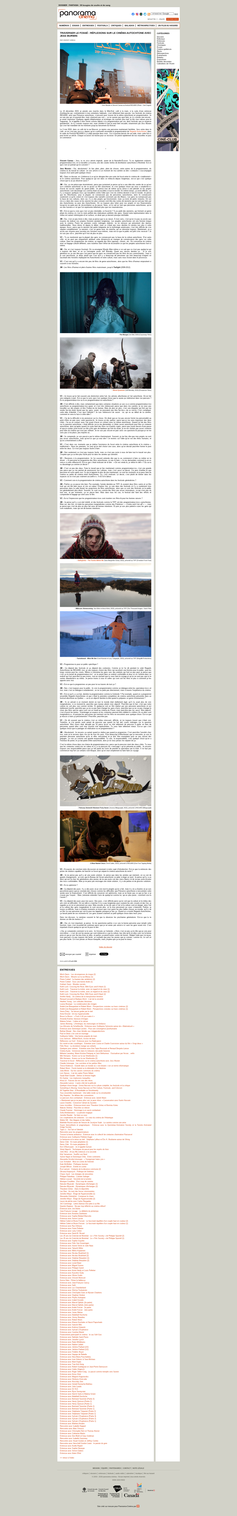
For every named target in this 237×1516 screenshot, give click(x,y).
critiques (85, 1473)
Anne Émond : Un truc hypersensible (74, 1014)
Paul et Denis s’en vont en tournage (74, 1034)
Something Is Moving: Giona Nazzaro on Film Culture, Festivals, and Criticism (91, 1088)
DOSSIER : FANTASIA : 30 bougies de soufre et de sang (84, 5)
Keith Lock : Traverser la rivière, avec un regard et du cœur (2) (85, 992)
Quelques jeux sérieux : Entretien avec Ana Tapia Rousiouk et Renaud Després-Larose (94, 1048)
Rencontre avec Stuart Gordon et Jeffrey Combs (79, 1441)
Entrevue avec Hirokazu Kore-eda (73, 1379)
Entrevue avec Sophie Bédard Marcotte (75, 1216)
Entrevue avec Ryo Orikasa (71, 1226)
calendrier (130, 1473)
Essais (75, 25)
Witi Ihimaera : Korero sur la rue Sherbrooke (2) (78, 1058)
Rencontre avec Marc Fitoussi (72, 1428)
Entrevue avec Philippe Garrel (72, 1268)
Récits (159, 51)
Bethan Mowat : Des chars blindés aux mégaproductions (82, 1031)
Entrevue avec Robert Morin (71, 1320)
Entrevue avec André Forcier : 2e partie (75, 1307)
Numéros (64, 25)
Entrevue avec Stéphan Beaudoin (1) (74, 1258)
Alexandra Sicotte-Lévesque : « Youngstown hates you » (82, 1159)
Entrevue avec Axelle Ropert (71, 1446)
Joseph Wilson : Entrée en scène (73, 1167)
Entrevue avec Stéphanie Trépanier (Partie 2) (78, 1411)
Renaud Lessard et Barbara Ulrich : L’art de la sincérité (81, 999)
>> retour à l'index (67, 1458)
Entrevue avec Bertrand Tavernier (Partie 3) (77, 1399)
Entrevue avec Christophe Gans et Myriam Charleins (81, 1293)
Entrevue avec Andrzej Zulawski (72, 1327)
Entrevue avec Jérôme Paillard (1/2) (74, 1349)
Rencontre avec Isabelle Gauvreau (73, 1438)
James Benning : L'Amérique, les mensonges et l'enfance (82, 1024)
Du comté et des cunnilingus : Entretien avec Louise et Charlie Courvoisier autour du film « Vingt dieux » (101, 1043)
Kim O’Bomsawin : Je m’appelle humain (76, 1147)
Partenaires (115, 1468)
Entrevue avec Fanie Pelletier (71, 1228)
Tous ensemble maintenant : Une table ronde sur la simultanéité (85, 1093)
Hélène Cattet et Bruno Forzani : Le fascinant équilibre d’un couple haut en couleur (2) (94, 1221)
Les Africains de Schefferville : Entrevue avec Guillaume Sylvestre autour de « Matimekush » (97, 1026)
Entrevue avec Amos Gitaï (70, 1374)
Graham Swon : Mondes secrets (73, 984)
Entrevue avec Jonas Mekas (71, 1312)
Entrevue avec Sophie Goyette (72, 1241)
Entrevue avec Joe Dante (70, 1209)
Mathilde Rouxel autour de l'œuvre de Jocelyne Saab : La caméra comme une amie (93, 1123)
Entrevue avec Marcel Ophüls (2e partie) (76, 1302)
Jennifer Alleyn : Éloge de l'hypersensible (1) (77, 1194)
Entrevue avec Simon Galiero (71, 1451)
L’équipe (162, 19)
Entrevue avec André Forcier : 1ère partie (76, 1310)
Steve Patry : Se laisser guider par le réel (76, 1011)
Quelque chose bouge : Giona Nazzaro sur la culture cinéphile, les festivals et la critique (95, 1085)
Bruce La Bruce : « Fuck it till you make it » (77, 1016)
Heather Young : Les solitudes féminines (76, 1001)
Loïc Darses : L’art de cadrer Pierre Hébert (76, 1073)
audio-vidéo (119, 1473)
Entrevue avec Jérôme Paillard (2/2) (74, 1347)
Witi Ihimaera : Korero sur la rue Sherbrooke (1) (78, 1056)
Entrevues (88, 25)
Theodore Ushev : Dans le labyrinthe (74, 1189)
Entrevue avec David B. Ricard (72, 1233)
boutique (139, 1473)
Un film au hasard (168, 25)
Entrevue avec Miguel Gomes (72, 1265)
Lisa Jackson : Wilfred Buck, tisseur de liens (77, 1039)
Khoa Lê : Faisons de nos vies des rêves (76, 1081)
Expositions (161, 59)
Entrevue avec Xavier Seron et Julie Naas (76, 1246)
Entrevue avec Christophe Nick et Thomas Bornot (79, 1431)
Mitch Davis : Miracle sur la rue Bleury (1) (76, 977)
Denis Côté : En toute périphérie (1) (74, 1142)
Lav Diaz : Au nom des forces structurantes (77, 1191)
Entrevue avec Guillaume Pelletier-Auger (76, 1137)
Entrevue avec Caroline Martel (72, 1332)
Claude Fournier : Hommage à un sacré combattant (80, 1110)
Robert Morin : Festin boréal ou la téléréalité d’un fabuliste (83, 1068)
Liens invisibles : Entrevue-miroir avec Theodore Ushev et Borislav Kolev (89, 1105)
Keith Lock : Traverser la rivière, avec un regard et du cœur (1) (85, 989)
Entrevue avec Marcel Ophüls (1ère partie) (77, 1305)
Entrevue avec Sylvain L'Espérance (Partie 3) (78, 1416)
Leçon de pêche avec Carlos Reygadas (75, 1201)
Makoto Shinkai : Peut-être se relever (75, 1108)
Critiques (116, 25)
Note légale (138, 1468)
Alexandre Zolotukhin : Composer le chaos (77, 1196)
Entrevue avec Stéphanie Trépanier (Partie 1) (78, 1414)
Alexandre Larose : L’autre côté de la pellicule (78, 1083)
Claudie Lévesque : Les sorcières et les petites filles (80, 1063)
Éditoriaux (161, 39)
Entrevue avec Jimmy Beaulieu (72, 1317)
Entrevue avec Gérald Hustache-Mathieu (76, 1384)
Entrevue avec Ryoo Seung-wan (72, 1391)
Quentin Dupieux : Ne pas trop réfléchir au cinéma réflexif (82, 1206)
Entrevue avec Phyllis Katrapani (72, 1298)
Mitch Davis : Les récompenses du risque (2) (78, 974)
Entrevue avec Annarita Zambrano (73, 1214)
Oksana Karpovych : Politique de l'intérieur (77, 1172)
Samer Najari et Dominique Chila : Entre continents (80, 1157)
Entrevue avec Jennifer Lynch (72, 1340)
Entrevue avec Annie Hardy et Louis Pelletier (77, 1270)
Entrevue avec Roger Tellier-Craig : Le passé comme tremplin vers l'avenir (89, 1372)
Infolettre (152, 19)
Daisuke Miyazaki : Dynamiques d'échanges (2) (79, 1186)
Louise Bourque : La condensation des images (78, 1004)
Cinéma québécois (164, 49)
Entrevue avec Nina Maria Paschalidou (75, 1357)
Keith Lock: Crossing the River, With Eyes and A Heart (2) (83, 994)
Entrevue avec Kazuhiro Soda (72, 1273)
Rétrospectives (146, 25)
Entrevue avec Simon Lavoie (71, 1218)
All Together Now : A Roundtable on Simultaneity (79, 1090)
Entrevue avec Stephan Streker (72, 1295)
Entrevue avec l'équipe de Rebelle (73, 1354)
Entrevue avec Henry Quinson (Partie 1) (76, 1404)
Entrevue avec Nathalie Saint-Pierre (74, 1337)
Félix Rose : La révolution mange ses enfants (78, 1046)
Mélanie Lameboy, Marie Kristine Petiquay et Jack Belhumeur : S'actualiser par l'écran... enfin (97, 1053)
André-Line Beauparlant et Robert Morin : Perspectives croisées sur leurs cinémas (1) (94, 1009)
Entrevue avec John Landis (71, 1386)
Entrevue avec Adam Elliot (70, 1453)
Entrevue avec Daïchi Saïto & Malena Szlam (78, 1394)
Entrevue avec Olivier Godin (71, 1275)
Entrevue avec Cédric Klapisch (72, 1369)
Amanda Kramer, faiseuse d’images (74, 1019)
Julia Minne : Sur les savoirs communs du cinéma (80, 1071)
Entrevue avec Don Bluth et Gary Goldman (77, 1436)
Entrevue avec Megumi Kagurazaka (74, 1377)
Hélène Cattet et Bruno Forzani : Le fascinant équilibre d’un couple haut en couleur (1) (94, 1223)
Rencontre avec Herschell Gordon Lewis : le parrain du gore (83, 1443)
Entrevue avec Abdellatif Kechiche (73, 1315)
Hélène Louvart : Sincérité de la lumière (75, 1179)
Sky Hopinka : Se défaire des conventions (76, 1095)
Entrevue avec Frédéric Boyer (72, 1352)
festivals (111, 1473)
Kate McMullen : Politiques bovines (74, 1164)
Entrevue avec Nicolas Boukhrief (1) (74, 1253)
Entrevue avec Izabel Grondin (72, 1300)
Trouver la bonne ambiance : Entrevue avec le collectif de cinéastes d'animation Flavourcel (96, 1134)
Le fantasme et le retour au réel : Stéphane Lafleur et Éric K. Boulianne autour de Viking (95, 1139)
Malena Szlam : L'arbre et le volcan (74, 1021)
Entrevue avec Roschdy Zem (71, 1382)
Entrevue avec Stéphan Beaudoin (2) (74, 1260)
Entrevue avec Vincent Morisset (72, 1278)
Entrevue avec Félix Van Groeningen (74, 1243)
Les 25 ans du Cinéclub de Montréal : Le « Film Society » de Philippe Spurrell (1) (92, 1238)
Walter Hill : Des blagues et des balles (75, 1120)
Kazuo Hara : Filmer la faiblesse (72, 1280)
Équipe (104, 1468)
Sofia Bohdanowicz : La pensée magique (76, 1113)
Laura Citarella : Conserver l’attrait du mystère (78, 1103)
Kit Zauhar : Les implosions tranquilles (75, 1078)
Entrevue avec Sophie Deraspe (72, 1448)
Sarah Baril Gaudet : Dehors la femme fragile (78, 1076)
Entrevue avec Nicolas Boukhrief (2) (74, 1256)
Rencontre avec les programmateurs (74, 1132)
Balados (129, 25)
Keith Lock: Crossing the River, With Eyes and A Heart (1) (83, 987)
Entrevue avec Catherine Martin (72, 1433)
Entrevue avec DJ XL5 (69, 1389)
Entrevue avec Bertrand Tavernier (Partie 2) (77, 1406)
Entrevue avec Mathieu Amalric (72, 1424)
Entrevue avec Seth (68, 1285)
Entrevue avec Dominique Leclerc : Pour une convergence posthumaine (88, 1029)
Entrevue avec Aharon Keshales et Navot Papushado (81, 1322)
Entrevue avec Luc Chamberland (73, 1288)
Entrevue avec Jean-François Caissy (74, 1283)
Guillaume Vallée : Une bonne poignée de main (78, 1036)
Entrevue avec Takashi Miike (71, 1248)
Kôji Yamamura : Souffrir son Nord (73, 1154)
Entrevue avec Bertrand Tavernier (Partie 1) (77, 1409)
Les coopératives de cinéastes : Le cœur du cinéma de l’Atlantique (86, 1118)
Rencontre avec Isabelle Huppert (73, 1426)
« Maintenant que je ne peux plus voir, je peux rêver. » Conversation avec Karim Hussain (95, 1100)
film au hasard (149, 1473)
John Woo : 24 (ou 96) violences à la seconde (78, 1152)
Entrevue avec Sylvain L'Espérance (74, 1330)
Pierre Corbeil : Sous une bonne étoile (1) (76, 982)
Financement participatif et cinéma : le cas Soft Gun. (81, 1335)
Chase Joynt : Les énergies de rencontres (76, 1174)
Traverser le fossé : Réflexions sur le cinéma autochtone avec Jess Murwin (90, 1061)
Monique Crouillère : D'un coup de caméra (76, 1181)
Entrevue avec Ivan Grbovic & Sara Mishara (77, 1359)
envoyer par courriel (73, 954)
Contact (127, 1468)
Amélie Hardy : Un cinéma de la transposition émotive (81, 997)
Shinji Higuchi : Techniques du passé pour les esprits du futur (84, 1149)
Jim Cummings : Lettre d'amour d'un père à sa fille (80, 1204)
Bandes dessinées (164, 62)
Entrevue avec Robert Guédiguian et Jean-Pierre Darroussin (83, 1367)
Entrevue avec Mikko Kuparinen (72, 1251)
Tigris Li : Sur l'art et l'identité (71, 1130)
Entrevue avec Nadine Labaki (71, 1344)
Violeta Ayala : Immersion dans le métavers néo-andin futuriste (85, 1051)
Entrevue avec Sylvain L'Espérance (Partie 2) (78, 1419)
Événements (162, 55)
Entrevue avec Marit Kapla (70, 1362)
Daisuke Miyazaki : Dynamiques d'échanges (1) (79, 1184)
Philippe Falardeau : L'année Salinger (74, 1176)
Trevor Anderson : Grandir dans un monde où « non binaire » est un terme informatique (94, 1066)
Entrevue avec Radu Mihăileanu (72, 1342)
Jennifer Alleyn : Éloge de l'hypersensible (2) (77, 1199)
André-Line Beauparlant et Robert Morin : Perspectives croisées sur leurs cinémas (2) (94, 1006)
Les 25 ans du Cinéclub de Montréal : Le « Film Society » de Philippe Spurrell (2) (92, 1236)
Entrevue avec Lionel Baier (70, 1263)
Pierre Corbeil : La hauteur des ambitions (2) (77, 979)
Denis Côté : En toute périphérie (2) (74, 1144)
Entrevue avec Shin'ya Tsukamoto (73, 1290)
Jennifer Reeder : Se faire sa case (73, 1115)
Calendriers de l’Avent (165, 64)
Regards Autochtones (138, 131)
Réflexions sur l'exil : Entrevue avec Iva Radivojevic (80, 1041)
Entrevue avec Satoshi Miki (71, 1325)
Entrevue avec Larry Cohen (71, 1231)
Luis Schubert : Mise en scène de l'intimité (77, 1162)
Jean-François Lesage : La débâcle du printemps (79, 1211)
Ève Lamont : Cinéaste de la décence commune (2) (80, 1169)
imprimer (92, 954)
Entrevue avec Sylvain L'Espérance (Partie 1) (78, 1421)
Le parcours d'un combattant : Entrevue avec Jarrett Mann (83, 1098)
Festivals (102, 25)
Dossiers (160, 37)
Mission (96, 1468)
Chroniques (161, 45)
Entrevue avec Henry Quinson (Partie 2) (76, 1401)
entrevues (102, 1473)
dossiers (93, 1473)
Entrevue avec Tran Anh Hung (72, 1364)
